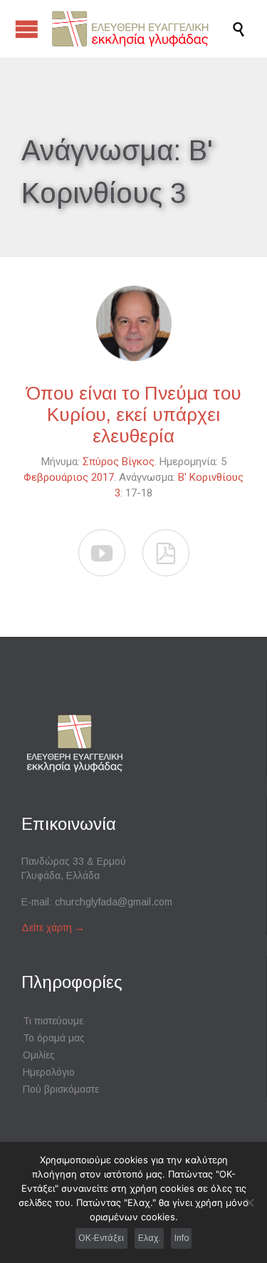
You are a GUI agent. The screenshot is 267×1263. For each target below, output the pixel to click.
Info (181, 1238)
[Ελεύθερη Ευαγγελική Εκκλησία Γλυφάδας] (140, 29)
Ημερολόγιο (49, 1072)
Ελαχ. (149, 1238)
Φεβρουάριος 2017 (68, 477)
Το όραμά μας (54, 1038)
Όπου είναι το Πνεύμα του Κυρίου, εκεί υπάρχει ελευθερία (133, 415)
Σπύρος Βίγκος (119, 461)
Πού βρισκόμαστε (61, 1089)
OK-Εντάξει (101, 1238)
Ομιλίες (39, 1055)
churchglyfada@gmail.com (113, 902)
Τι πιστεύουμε (53, 1020)
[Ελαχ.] (249, 1202)
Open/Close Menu (26, 28)
